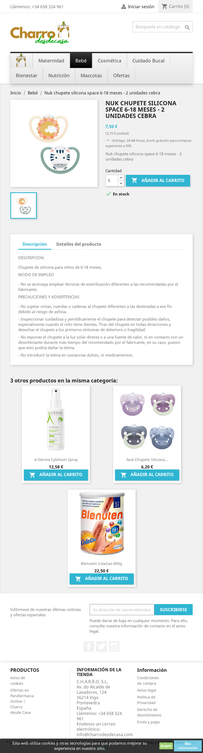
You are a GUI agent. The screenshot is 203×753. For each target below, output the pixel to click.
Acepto (166, 745)
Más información (187, 745)
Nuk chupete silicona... (147, 459)
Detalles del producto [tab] (78, 244)
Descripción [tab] (34, 244)
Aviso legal (146, 690)
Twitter (101, 646)
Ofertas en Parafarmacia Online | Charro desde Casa (22, 701)
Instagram (114, 646)
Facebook (89, 646)
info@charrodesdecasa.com (105, 734)
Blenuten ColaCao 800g (101, 563)
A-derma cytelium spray (56, 459)
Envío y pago (148, 721)
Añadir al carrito (157, 180)
